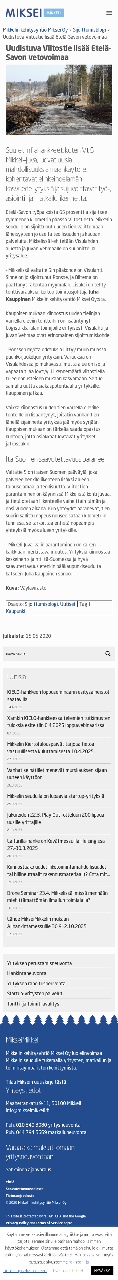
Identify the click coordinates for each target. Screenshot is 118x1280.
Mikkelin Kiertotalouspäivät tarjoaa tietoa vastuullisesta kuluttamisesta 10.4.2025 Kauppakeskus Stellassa (50, 748)
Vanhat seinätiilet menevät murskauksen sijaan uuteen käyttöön (57, 774)
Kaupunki (15, 611)
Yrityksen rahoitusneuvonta (36, 983)
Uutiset (68, 604)
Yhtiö (10, 1182)
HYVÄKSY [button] (102, 1270)
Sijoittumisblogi (41, 604)
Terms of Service (49, 1223)
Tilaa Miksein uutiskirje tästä (36, 1082)
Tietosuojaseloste (20, 1196)
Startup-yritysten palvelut (34, 993)
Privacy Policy (17, 1223)
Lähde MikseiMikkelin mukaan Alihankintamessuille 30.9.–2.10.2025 (46, 922)
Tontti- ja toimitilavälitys (33, 1004)
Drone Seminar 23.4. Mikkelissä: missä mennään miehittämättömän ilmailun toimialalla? (57, 896)
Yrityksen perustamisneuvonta (39, 963)
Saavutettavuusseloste (25, 1189)
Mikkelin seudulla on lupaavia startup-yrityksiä (55, 796)
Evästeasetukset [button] (68, 1270)
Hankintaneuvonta (26, 973)
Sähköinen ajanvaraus (28, 1169)
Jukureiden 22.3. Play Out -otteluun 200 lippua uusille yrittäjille (55, 818)
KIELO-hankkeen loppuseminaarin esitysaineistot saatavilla (58, 695)
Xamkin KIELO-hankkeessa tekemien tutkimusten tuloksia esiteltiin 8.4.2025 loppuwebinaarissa (58, 721)
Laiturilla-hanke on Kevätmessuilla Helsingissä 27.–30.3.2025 (56, 844)
